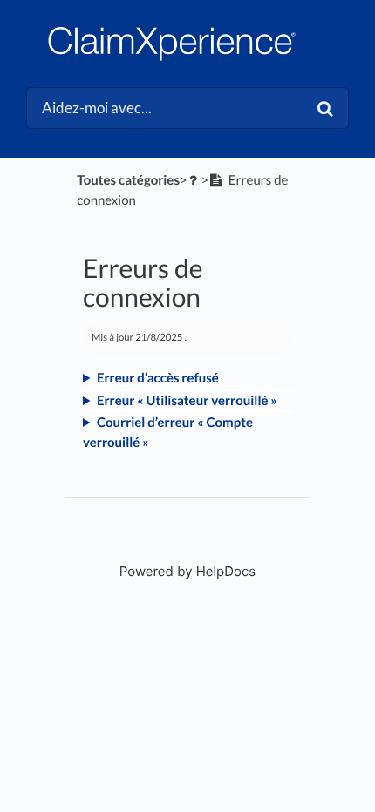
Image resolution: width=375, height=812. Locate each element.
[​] (194, 180)
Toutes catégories (128, 180)
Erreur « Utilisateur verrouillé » (187, 401)
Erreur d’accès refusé (158, 378)
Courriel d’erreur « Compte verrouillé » (168, 432)
